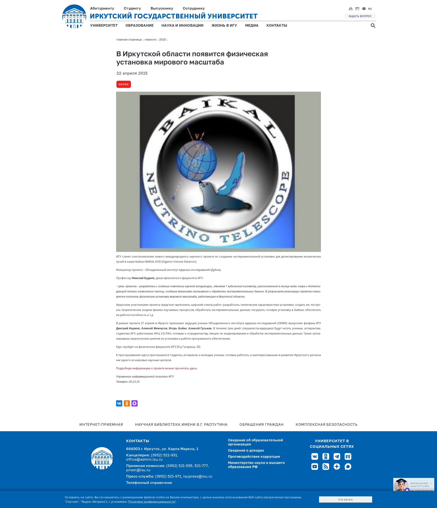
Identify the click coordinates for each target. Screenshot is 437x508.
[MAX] (134, 403)
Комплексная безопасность (327, 425)
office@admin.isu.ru (144, 459)
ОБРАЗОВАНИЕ (139, 26)
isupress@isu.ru (197, 476)
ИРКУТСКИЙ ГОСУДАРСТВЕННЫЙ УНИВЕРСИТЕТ (174, 16)
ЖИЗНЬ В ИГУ (224, 26)
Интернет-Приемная (101, 425)
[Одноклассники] (127, 403)
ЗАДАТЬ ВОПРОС (360, 16)
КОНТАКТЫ (276, 26)
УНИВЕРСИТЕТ (104, 26)
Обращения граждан (261, 425)
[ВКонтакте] (119, 403)
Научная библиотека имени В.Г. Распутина (181, 425)
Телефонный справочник (149, 483)
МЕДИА (252, 26)
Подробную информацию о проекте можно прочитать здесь (156, 368)
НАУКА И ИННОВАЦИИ (182, 26)
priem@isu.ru (138, 470)
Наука (124, 84)
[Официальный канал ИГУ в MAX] (413, 486)
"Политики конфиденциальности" (152, 502)
